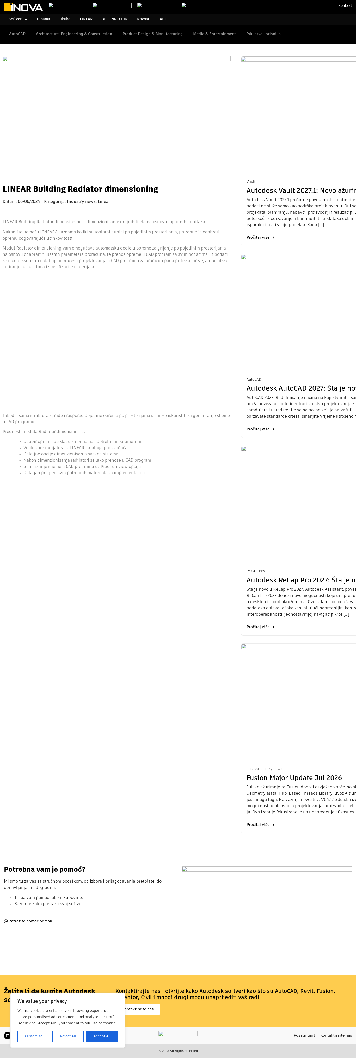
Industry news (270, 769)
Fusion (252, 769)
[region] (67, 1020)
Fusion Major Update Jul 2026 (294, 778)
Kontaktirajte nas (336, 1035)
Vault (251, 182)
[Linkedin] (7, 1035)
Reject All (68, 1036)
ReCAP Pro (256, 571)
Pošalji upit (304, 1035)
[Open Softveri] (26, 19)
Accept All (102, 1036)
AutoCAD (254, 379)
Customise (33, 1036)
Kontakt (345, 6)
